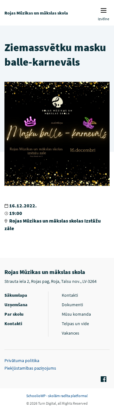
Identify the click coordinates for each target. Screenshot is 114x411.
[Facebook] (103, 379)
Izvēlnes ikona (104, 10)
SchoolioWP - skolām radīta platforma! (57, 395)
